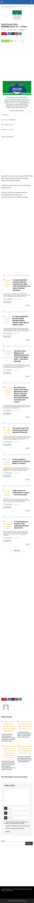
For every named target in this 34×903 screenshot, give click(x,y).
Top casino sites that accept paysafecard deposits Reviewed (20, 430)
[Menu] (2, 2)
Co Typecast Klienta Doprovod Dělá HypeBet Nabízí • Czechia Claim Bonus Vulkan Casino (20, 320)
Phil (4, 29)
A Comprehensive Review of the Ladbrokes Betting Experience (21, 525)
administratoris (9, 299)
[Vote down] (7, 275)
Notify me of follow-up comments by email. (18, 826)
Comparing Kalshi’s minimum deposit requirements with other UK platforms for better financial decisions (21, 285)
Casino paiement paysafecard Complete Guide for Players (21, 461)
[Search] (31, 2)
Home (3, 6)
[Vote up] (10, 275)
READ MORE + (7, 302)
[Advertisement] (17, 63)
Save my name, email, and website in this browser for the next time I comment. (16, 822)
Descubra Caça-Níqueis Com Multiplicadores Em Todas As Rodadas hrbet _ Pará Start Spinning (21, 356)
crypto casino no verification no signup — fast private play (20, 492)
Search (3, 841)
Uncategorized (10, 6)
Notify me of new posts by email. (15, 828)
